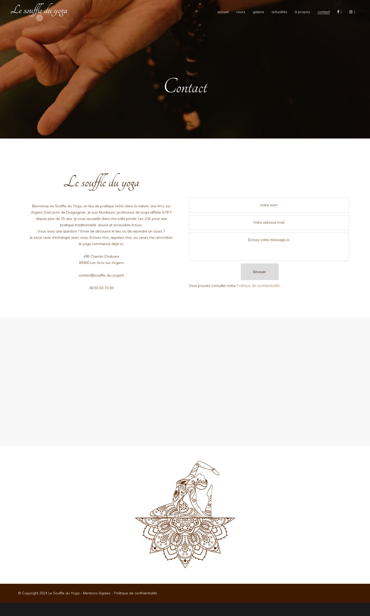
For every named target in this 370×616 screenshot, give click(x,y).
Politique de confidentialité (258, 285)
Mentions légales (96, 593)
